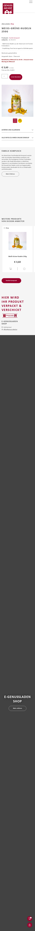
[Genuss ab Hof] (8, 8)
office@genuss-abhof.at (10, 329)
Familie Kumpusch (14, 38)
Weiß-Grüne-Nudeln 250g (24, 268)
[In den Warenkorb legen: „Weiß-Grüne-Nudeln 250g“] (11, 268)
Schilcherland (7, 327)
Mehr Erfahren (10, 174)
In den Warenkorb (16, 77)
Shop (12, 24)
